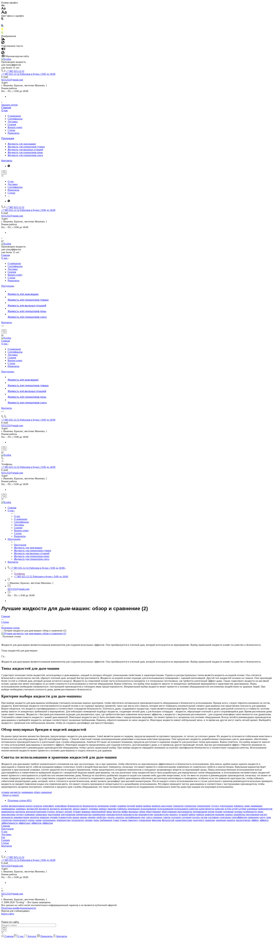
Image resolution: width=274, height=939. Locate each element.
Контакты (6, 160)
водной (131, 805)
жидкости (15, 792)
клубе (235, 808)
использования (165, 808)
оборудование (153, 811)
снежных (157, 817)
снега (149, 817)
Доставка (13, 121)
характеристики (183, 820)
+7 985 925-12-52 (15, 71)
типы (96, 820)
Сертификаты (15, 118)
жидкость (55, 808)
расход (263, 814)
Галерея (12, 124)
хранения (221, 820)
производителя (114, 814)
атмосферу (48, 805)
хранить (230, 820)
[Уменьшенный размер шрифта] (2, 5)
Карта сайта (7, 913)
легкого (59, 811)
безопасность (90, 805)
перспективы (8, 814)
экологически (243, 820)
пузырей (183, 814)
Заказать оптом (9, 104)
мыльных (133, 811)
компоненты (8, 811)
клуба (228, 808)
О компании (14, 116)
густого (215, 805)
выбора (147, 805)
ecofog (4, 805)
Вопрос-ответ (15, 127)
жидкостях (66, 808)
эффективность (9, 823)
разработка (239, 814)
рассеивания (252, 814)
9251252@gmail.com (12, 79)
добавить (238, 805)
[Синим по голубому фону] (2, 26)
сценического (19, 820)
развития (209, 814)
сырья (38, 820)
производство (161, 814)
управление (145, 820)
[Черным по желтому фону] (2, 29)
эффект (255, 820)
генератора (190, 805)
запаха (76, 808)
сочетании (225, 817)
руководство (65, 817)
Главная (6, 107)
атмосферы (61, 805)
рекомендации (21, 817)
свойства (101, 817)
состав (203, 817)
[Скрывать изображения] (2, 43)
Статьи (11, 130)
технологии (77, 820)
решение (44, 817)
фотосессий (168, 820)
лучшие (5, 792)
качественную (206, 808)
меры (109, 811)
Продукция (7, 138)
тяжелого (133, 820)
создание (176, 817)
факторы (156, 820)
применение (99, 814)
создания (186, 817)
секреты (119, 817)
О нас (4, 110)
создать (196, 817)
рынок (83, 817)
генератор (178, 805)
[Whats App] (9, 166)
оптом (211, 811)
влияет (113, 805)
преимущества (84, 814)
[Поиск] (4, 172)
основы (238, 811)
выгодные (166, 805)
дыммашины (8, 808)
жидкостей (32, 808)
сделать (111, 817)
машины (86, 811)
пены (260, 811)
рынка (75, 817)
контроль (20, 811)
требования (106, 820)
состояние (213, 817)
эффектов (36, 823)
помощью (29, 814)
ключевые (252, 808)
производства (130, 814)
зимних (103, 808)
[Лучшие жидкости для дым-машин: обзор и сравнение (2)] (33, 633)
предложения (68, 814)
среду (262, 817)
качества (193, 808)
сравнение (46, 792)
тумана (123, 820)
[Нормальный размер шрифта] (3, 8)
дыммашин (27, 792)
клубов (242, 808)
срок (268, 817)
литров (68, 811)
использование (148, 808)
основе (218, 811)
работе (192, 814)
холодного (198, 820)
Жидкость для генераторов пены (25, 152)
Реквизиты (13, 133)
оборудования (169, 811)
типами (89, 820)
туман (116, 820)
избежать (122, 808)
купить (51, 811)
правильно (41, 814)
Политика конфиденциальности (18, 908)
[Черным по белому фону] (2, 19)
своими (92, 817)
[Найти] (4, 929)
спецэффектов (239, 817)
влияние (122, 805)
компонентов (265, 808)
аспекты (37, 805)
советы (167, 817)
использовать (181, 808)
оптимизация (200, 811)
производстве (145, 814)
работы (200, 814)
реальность (7, 817)
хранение (210, 820)
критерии (41, 811)
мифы (124, 811)
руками (54, 817)
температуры (63, 820)
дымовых (21, 808)
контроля (31, 811)
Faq (3, 837)
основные (228, 811)
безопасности (74, 805)
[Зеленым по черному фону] (2, 33)
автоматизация (17, 805)
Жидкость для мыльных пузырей (25, 149)
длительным (226, 805)
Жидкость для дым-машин (22, 143)
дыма (247, 805)
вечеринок (103, 805)
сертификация (132, 817)
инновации (134, 808)
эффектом (47, 823)
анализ (29, 805)
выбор (139, 805)
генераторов (203, 805)
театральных (49, 820)
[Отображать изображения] (3, 39)
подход (20, 814)
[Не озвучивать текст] (2, 53)
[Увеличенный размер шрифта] (4, 13)
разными (220, 814)
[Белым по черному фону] (2, 22)
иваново (112, 808)
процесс (173, 814)
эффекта (264, 820)
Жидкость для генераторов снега (25, 155)
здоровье (93, 808)
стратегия (6, 820)
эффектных (24, 823)
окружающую (184, 811)
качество (219, 808)
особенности (250, 811)
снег (143, 817)
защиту (84, 808)
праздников (54, 814)
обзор (37, 792)
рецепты (34, 817)
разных (229, 814)
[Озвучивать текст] (3, 49)
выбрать (156, 805)
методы (117, 811)
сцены (31, 820)
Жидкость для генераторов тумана (26, 146)
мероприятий (98, 811)
